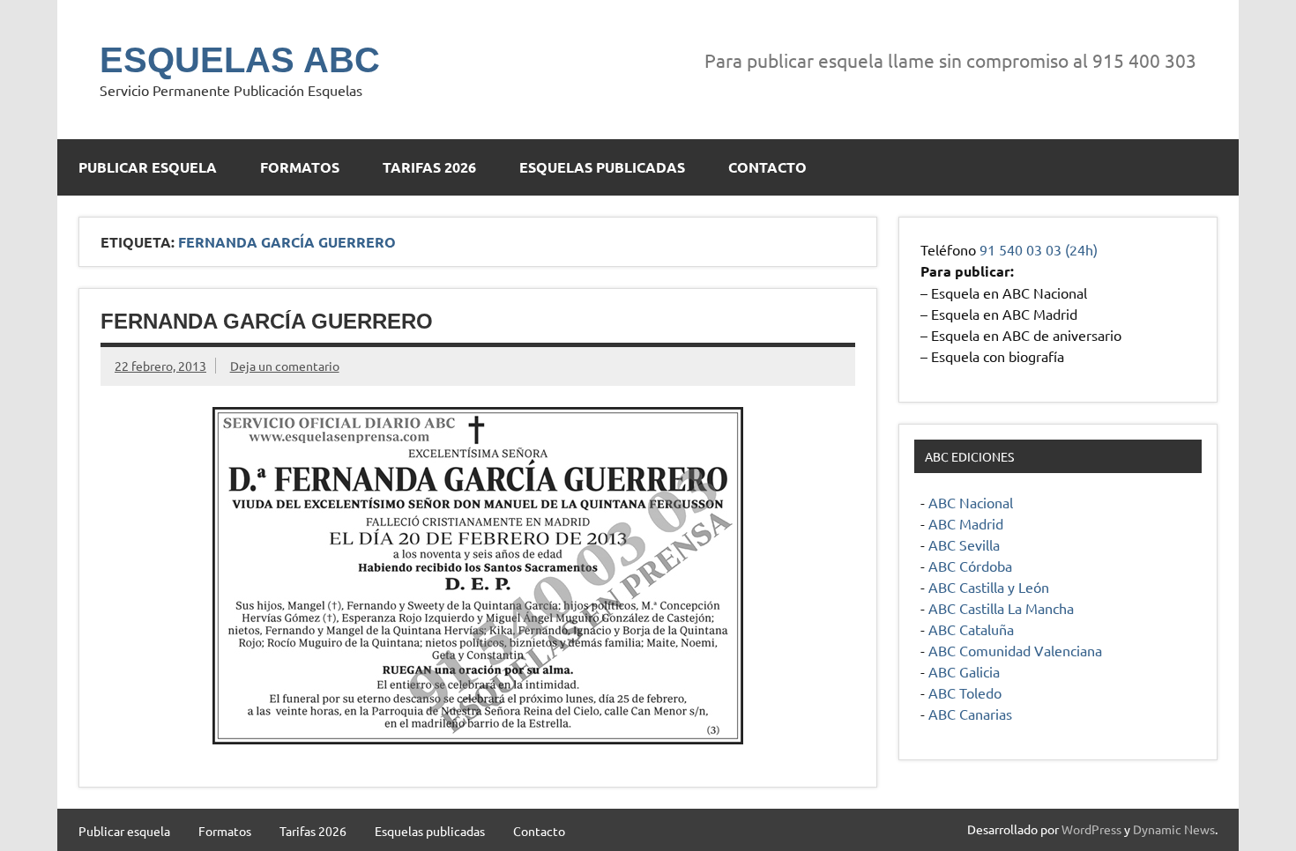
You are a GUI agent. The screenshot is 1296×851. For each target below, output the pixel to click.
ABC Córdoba (970, 565)
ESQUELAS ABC (240, 60)
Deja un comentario (284, 366)
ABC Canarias (970, 713)
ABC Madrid (965, 523)
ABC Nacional (970, 502)
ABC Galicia (964, 671)
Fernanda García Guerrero (267, 321)
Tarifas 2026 (429, 167)
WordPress (1091, 829)
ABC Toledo (965, 692)
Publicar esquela (147, 167)
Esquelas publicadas (602, 167)
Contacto (767, 167)
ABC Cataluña (971, 629)
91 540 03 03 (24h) (1038, 249)
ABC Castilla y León (988, 587)
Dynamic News (1174, 829)
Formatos (299, 167)
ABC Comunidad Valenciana (1015, 650)
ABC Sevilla (964, 544)
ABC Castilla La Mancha (1001, 608)
